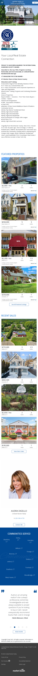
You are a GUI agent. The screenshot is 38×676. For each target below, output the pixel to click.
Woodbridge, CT (29, 575)
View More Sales (19, 451)
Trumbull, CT (29, 567)
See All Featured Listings (19, 304)
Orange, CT (30, 552)
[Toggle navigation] (2, 2)
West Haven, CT (10, 577)
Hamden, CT (30, 541)
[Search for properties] (6, 19)
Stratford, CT (10, 569)
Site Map (3, 664)
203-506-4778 (19, 518)
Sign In (35, 2)
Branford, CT (7, 541)
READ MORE (19, 632)
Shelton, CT (29, 559)
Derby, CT (18, 539)
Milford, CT (19, 548)
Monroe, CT (13, 554)
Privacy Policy (22, 657)
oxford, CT (10, 561)
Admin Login (22, 664)
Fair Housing (4, 661)
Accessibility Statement (24, 661)
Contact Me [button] (19, 525)
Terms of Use (4, 657)
